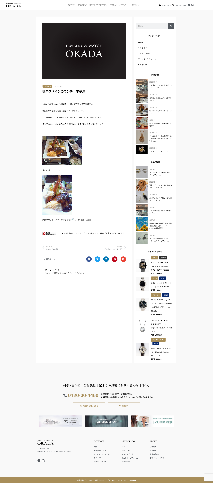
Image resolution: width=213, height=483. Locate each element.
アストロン (156, 295)
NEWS (134, 5)
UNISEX (163, 257)
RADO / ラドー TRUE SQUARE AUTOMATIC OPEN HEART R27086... (160, 266)
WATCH (71, 5)
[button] (89, 259)
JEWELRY (82, 5)
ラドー (154, 257)
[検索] (171, 26)
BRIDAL (113, 5)
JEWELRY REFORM (98, 5)
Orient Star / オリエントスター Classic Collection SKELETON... (161, 352)
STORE (122, 5)
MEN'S (163, 278)
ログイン (69, 273)
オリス (154, 278)
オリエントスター (158, 340)
